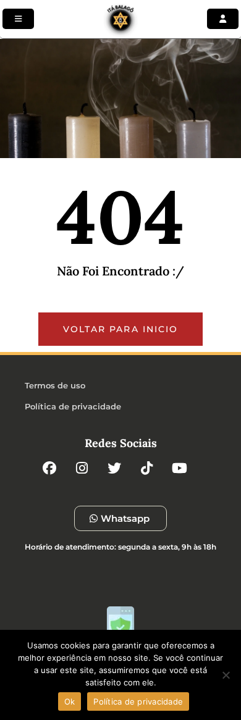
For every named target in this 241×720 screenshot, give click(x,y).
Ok (69, 701)
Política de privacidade (138, 701)
